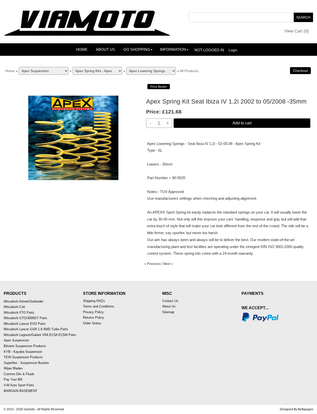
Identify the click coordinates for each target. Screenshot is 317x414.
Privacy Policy (93, 312)
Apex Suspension (16, 340)
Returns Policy (93, 317)
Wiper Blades (13, 368)
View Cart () (296, 31)
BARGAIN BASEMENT (20, 391)
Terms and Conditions (98, 306)
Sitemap (168, 312)
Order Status (92, 323)
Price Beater (158, 86)
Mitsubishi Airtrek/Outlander (23, 301)
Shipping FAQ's (94, 301)
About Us (105, 49)
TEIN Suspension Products (23, 357)
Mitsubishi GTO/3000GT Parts (25, 318)
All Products (189, 71)
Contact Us (170, 301)
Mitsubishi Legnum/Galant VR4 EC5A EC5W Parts (40, 335)
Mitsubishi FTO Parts (19, 312)
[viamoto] (88, 21)
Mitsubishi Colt (14, 307)
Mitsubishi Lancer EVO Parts (25, 324)
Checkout (300, 71)
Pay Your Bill (13, 379)
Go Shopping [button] (136, 49)
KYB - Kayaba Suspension (23, 352)
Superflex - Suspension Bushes (26, 363)
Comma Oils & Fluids (19, 374)
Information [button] (173, 49)
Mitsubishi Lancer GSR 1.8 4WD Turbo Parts (36, 329)
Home (81, 49)
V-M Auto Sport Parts (19, 385)
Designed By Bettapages (296, 409)
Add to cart (242, 123)
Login (233, 50)
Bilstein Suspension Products (25, 346)
